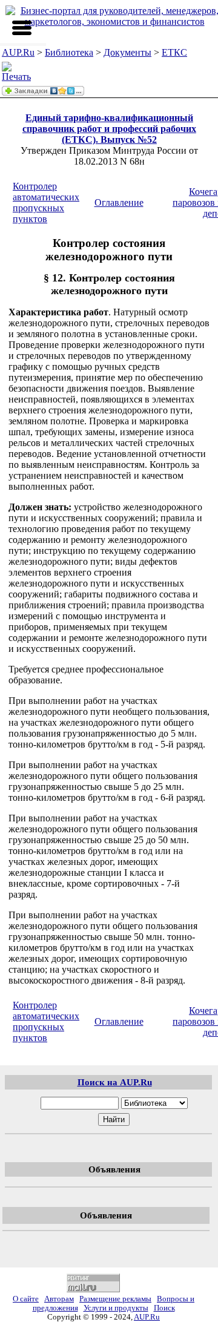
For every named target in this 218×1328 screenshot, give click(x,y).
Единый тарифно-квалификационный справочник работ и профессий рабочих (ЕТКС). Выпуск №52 (109, 129)
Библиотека (69, 52)
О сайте (26, 1299)
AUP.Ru (18, 52)
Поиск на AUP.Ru (115, 1082)
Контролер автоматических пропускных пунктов (46, 202)
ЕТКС (174, 52)
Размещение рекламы (115, 1299)
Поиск (164, 1308)
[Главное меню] (21, 28)
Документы (127, 52)
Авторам (59, 1299)
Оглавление (119, 202)
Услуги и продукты (116, 1308)
